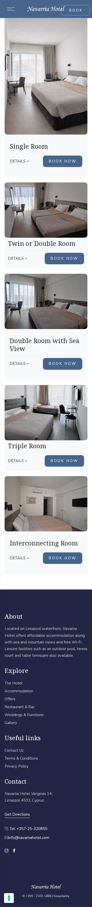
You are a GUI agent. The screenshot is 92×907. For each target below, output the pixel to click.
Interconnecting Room (44, 543)
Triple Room (27, 446)
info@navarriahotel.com (28, 837)
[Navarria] (46, 8)
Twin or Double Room (41, 243)
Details (18, 161)
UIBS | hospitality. (57, 896)
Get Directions (17, 814)
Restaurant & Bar (19, 706)
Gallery (11, 722)
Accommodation (19, 691)
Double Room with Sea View (44, 345)
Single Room (29, 146)
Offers (10, 699)
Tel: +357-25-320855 (28, 828)
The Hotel (13, 683)
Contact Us (14, 750)
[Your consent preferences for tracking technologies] (9, 898)
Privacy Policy (17, 766)
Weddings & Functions (24, 714)
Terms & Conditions (21, 758)
